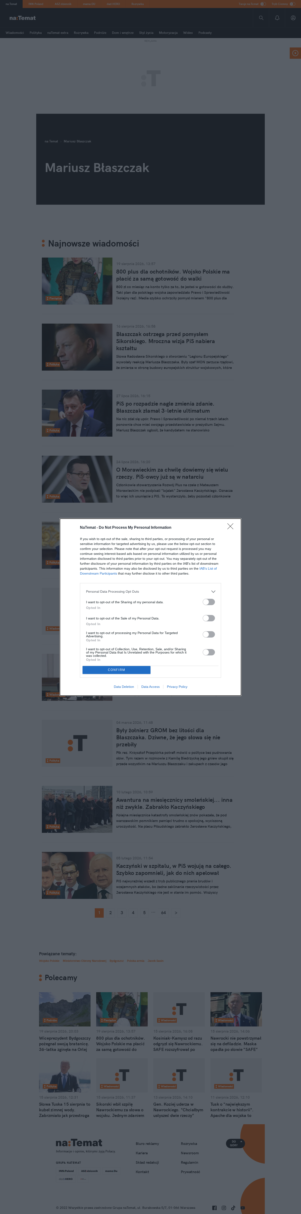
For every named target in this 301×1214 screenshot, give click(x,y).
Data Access (150, 687)
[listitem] (150, 591)
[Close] (231, 527)
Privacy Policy (177, 687)
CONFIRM (116, 670)
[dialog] (150, 607)
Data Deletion (124, 687)
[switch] (209, 602)
